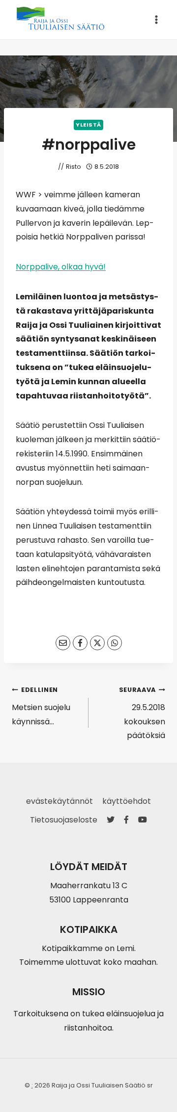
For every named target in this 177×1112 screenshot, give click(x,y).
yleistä (88, 125)
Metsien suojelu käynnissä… (41, 706)
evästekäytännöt (59, 801)
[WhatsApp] (114, 642)
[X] (97, 642)
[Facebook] (80, 642)
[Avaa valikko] (156, 19)
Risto (73, 166)
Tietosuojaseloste (63, 819)
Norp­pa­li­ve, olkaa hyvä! (61, 266)
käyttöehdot (126, 801)
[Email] (63, 642)
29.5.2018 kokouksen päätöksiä (142, 713)
